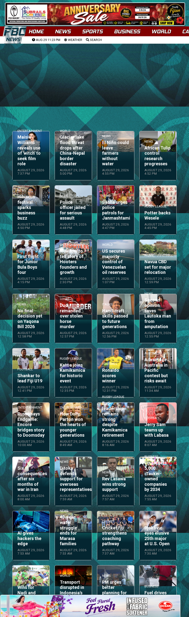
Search (95, 40)
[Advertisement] (94, 81)
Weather (74, 40)
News (63, 31)
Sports (92, 31)
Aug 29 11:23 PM (47, 40)
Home (36, 31)
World (161, 31)
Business (127, 31)
